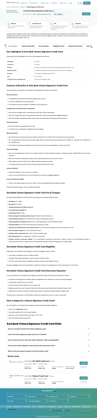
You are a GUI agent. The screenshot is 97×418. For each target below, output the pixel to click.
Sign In (87, 3)
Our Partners (26, 406)
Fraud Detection (51, 406)
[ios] (69, 412)
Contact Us (67, 406)
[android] (56, 412)
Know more (84, 367)
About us (9, 406)
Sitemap (60, 406)
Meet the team (17, 406)
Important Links (76, 406)
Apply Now (86, 14)
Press (34, 406)
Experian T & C (86, 406)
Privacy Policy (41, 406)
